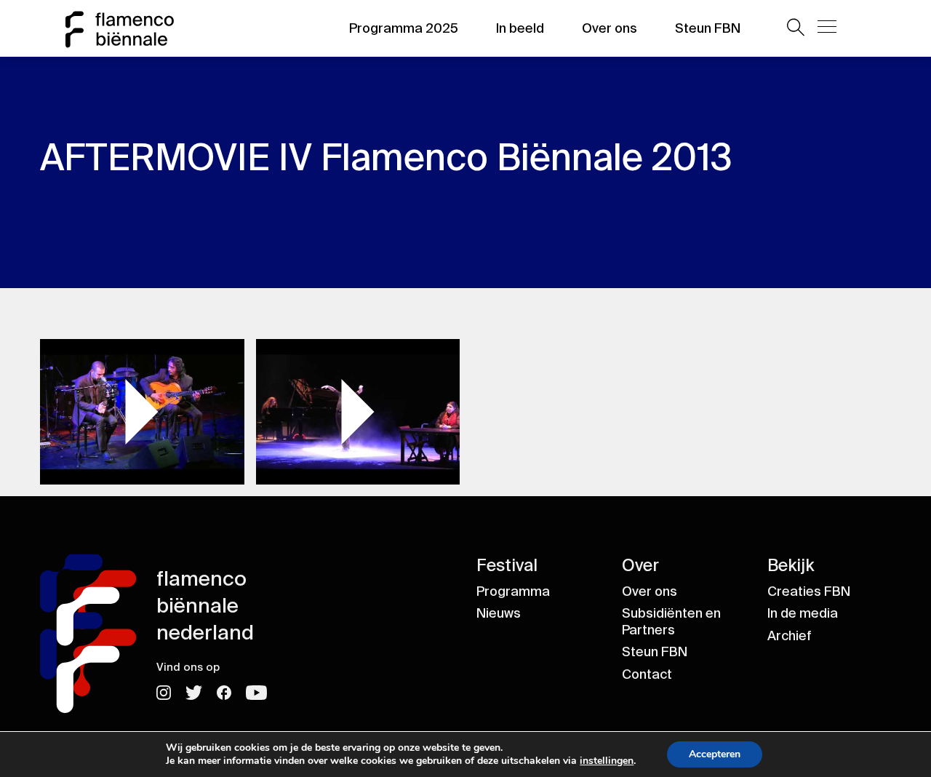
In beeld (520, 28)
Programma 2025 (403, 28)
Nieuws (498, 613)
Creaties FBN (808, 591)
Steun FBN (707, 28)
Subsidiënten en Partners (671, 622)
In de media (802, 613)
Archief (789, 636)
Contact (647, 674)
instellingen (607, 761)
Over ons (609, 28)
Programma (513, 591)
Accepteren (714, 754)
